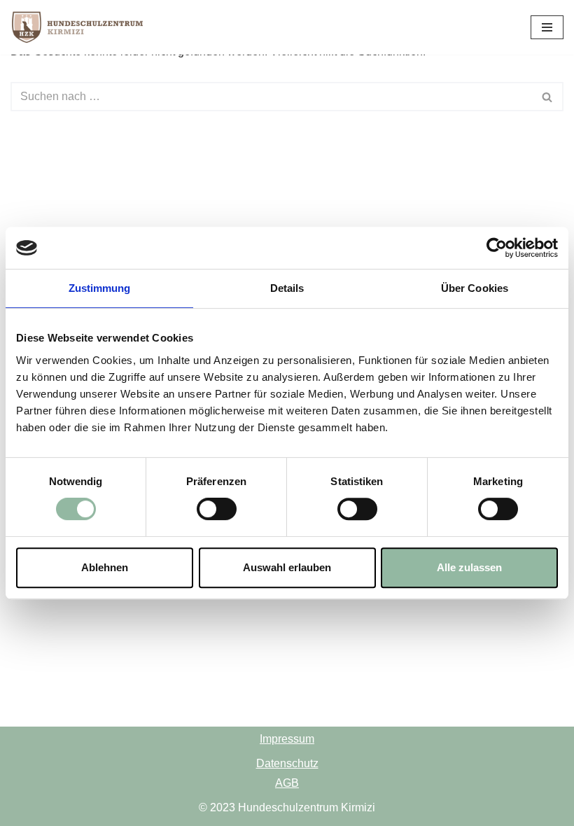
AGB (287, 783)
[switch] (217, 509)
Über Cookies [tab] (474, 288)
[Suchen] (548, 96)
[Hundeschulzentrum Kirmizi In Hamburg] (81, 27)
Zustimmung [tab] (100, 288)
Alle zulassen (469, 567)
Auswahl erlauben (287, 567)
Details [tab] (287, 288)
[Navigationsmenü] (547, 27)
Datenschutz (287, 763)
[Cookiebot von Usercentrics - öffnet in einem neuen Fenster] (496, 247)
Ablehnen (104, 567)
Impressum (287, 739)
